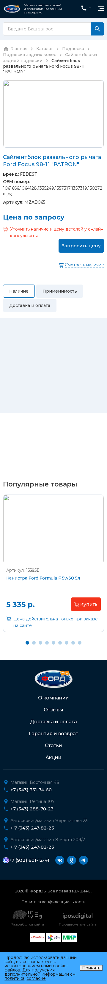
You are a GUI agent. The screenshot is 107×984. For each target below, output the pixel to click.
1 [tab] (27, 643)
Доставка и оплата (53, 722)
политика (14, 978)
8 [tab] (73, 643)
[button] (86, 604)
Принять (91, 968)
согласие (36, 978)
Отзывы (53, 710)
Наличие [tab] (19, 291)
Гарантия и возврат (53, 733)
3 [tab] (40, 643)
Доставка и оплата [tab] (29, 305)
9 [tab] (79, 643)
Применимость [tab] (60, 291)
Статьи (53, 745)
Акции (53, 757)
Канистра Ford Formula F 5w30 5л (43, 578)
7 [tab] (66, 643)
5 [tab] (53, 643)
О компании (53, 698)
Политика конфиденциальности (53, 901)
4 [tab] (47, 643)
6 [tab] (60, 643)
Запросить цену (81, 245)
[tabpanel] (53, 568)
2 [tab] (34, 643)
